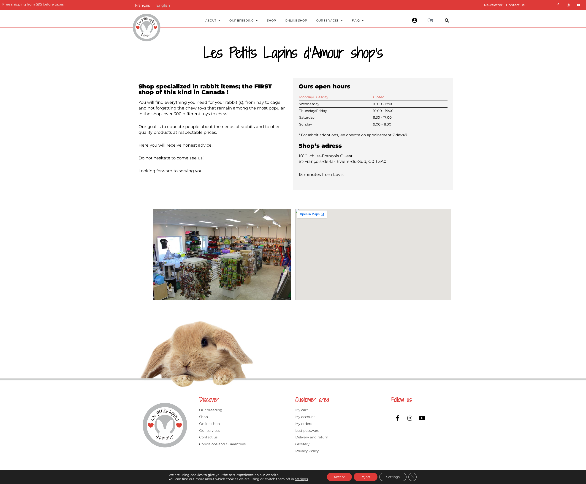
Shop (271, 20)
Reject (366, 477)
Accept (339, 477)
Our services (327, 20)
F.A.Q (356, 20)
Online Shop (296, 20)
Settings (393, 477)
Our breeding (241, 20)
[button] (447, 20)
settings (301, 479)
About (210, 20)
